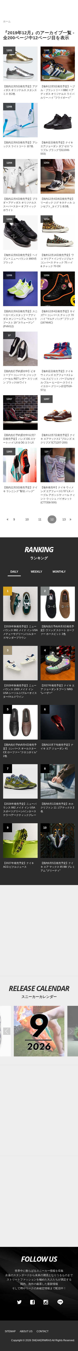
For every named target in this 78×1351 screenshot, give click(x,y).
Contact (42, 1331)
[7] (20, 781)
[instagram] (46, 1302)
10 (27, 519)
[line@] (59, 1302)
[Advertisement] (39, 930)
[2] (58, 603)
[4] (58, 662)
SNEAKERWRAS (41, 1340)
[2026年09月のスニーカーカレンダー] (39, 1031)
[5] (20, 722)
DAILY (14, 571)
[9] (20, 840)
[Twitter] (19, 1302)
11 (39, 519)
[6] (58, 722)
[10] (58, 840)
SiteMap (10, 1331)
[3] (20, 662)
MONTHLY (59, 571)
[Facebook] (32, 1302)
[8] (58, 781)
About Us (26, 1331)
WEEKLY (36, 571)
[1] (20, 603)
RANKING (39, 549)
